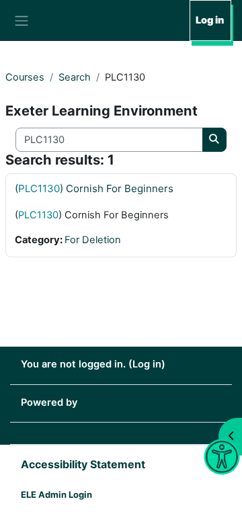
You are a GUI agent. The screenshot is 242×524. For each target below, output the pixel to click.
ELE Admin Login (56, 494)
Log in (210, 20)
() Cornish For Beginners (94, 188)
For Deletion (93, 240)
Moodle (98, 402)
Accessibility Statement (83, 464)
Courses (24, 77)
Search (74, 77)
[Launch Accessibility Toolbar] (221, 457)
